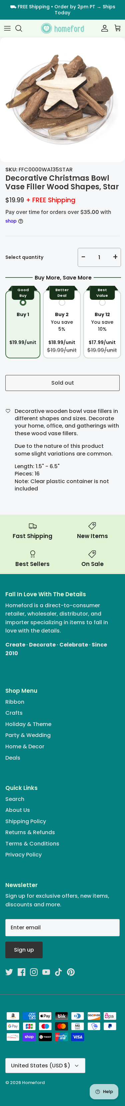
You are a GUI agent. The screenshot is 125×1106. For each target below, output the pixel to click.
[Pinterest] (86, 600)
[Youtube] (67, 600)
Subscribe (62, 578)
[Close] (110, 501)
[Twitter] (38, 600)
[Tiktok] (77, 600)
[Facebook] (48, 600)
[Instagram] (57, 600)
